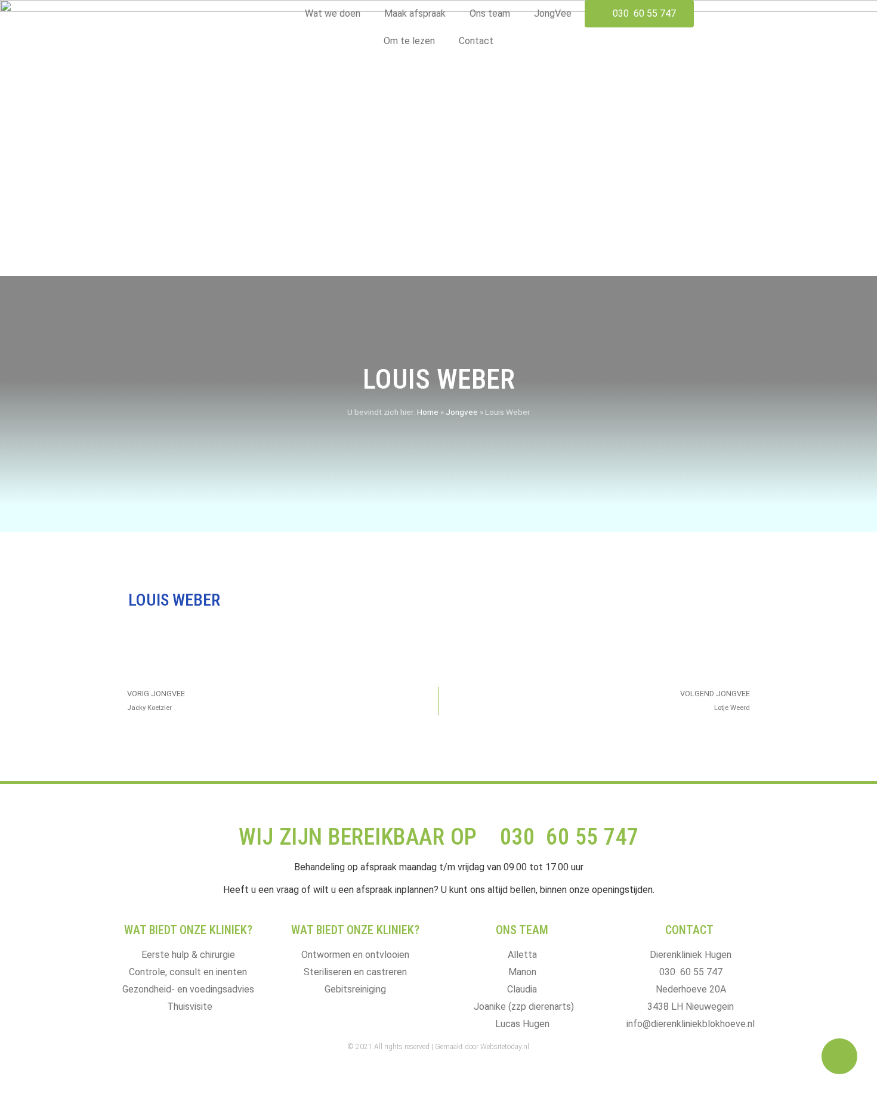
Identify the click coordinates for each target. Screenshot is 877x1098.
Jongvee (462, 412)
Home (427, 412)
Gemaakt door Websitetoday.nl (482, 1047)
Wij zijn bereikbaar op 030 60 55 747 (439, 837)
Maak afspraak (415, 13)
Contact (476, 40)
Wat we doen (332, 13)
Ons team (490, 13)
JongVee (553, 13)
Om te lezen (409, 40)
